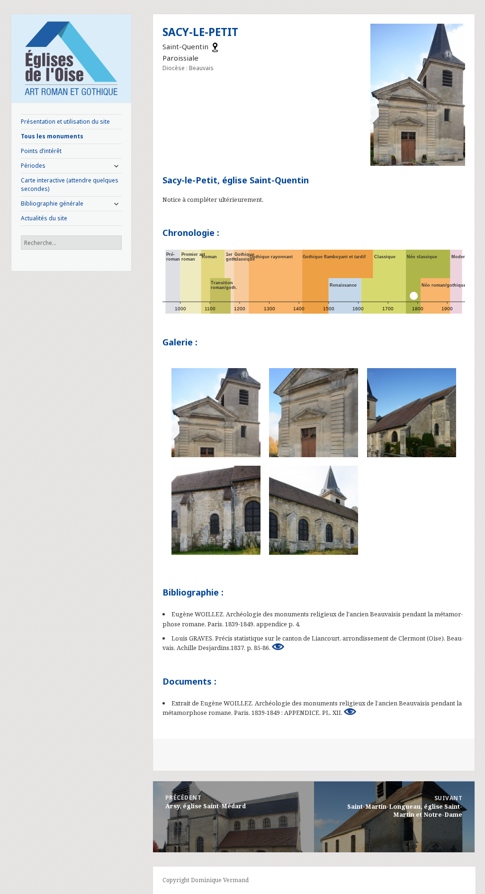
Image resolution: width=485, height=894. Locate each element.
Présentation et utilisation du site (65, 121)
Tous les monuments (52, 136)
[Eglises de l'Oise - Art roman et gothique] (71, 57)
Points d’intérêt (41, 151)
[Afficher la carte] (215, 46)
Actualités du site (44, 218)
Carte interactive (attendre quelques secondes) (69, 184)
